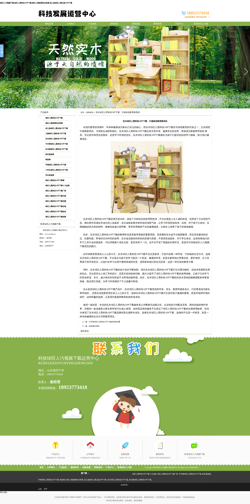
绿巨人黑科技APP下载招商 (55, 217)
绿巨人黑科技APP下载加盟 (55, 201)
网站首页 (49, 24)
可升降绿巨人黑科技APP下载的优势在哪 (104, 322)
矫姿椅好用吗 (94, 326)
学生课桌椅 (49, 175)
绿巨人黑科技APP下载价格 (55, 206)
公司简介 (71, 24)
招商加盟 (136, 24)
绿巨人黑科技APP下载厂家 (55, 191)
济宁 (45, 489)
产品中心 (179, 24)
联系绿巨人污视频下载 (201, 24)
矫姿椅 (48, 160)
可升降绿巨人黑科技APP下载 (56, 144)
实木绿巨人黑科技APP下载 (55, 139)
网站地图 (3, 492)
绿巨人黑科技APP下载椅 (54, 180)
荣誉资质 (158, 24)
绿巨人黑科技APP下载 (54, 118)
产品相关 (92, 24)
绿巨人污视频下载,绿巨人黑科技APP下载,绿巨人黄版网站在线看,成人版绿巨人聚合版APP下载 (36, 3)
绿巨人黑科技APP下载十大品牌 (57, 186)
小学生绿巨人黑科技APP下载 (56, 170)
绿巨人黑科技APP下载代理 (55, 196)
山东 (40, 489)
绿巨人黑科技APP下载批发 (55, 212)
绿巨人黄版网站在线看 (54, 123)
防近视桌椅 (49, 154)
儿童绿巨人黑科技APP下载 (55, 134)
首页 (82, 112)
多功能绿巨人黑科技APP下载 (56, 149)
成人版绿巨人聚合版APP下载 (56, 128)
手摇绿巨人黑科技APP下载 (55, 165)
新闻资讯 (114, 24)
